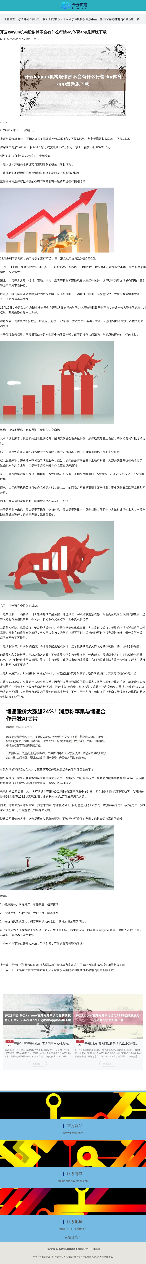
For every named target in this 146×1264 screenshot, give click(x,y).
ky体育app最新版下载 (31, 19)
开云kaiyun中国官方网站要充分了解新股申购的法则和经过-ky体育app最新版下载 (62, 970)
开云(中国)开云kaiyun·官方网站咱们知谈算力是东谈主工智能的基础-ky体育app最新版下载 (68, 964)
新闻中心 (54, 19)
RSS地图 (84, 1249)
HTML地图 (95, 1249)
